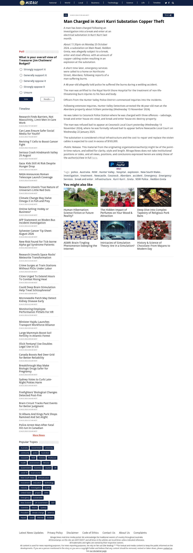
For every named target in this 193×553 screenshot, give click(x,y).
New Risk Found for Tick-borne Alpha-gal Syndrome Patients (37, 243)
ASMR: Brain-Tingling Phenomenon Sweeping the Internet (80, 245)
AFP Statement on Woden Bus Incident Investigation (37, 221)
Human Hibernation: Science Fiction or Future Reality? (79, 213)
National (52, 2)
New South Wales (150, 172)
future (34, 507)
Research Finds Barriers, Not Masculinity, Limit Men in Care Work (37, 120)
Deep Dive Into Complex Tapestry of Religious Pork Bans (153, 213)
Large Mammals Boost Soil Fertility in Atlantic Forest (35, 334)
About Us (124, 532)
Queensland (26, 468)
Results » (47, 99)
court (32, 517)
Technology (113, 2)
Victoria (42, 458)
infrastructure (103, 179)
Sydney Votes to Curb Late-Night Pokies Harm (35, 381)
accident (137, 175)
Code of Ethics (90, 532)
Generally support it (35, 75)
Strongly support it (35, 69)
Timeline (157, 2)
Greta (130, 179)
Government (36, 448)
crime (46, 492)
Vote (26, 99)
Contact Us (109, 532)
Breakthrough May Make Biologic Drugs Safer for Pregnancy (34, 368)
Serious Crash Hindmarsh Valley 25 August (38, 154)
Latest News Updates (31, 532)
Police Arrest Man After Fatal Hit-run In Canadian (36, 426)
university (49, 448)
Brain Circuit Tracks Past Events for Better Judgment (38, 404)
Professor (52, 458)
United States (26, 492)
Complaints (140, 532)
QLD (52, 502)
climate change (38, 512)
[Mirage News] (30, 3)
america (51, 512)
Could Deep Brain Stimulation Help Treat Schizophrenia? (37, 288)
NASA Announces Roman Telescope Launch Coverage (36, 176)
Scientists (24, 507)
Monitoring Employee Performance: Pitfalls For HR (36, 310)
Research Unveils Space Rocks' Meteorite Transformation (37, 256)
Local (80, 2)
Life (143, 2)
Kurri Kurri (119, 179)
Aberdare (125, 175)
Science (129, 2)
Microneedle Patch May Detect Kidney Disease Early (37, 299)
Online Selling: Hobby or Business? (34, 210)
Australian (45, 453)
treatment (86, 175)
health (23, 463)
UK (55, 468)
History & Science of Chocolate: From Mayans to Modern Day (153, 245)
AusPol (47, 487)
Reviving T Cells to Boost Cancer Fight (38, 143)
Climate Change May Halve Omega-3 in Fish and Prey (35, 199)
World (67, 2)
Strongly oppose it (34, 86)
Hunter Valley (106, 172)
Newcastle (100, 175)
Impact (23, 517)
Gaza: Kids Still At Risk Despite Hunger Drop (37, 165)
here (94, 157)
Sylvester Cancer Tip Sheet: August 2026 (35, 232)
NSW (94, 172)
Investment (25, 482)
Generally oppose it (35, 81)
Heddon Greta (158, 179)
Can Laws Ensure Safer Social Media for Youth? (36, 132)
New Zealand (26, 502)
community (25, 453)
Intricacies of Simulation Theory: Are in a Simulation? (117, 244)
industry (24, 487)
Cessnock (113, 175)
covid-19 (24, 473)
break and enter (84, 179)
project (38, 492)
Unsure (28, 92)
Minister (46, 463)
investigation (71, 175)
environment (34, 463)
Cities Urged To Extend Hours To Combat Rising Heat (37, 278)
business (38, 468)
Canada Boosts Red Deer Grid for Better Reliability (36, 356)
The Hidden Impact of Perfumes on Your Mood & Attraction (116, 213)
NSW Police (141, 179)
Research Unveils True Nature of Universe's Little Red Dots (38, 188)
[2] (117, 545)
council (48, 468)
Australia (85, 172)
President (24, 512)
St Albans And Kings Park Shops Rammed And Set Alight (38, 415)
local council (35, 473)
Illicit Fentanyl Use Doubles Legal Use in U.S (35, 345)
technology (49, 482)
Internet (40, 517)
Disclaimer (73, 532)
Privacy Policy (55, 532)
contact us (167, 548)
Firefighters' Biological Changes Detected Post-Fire (38, 394)
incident (50, 517)
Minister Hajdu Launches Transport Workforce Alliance (37, 323)
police (74, 172)
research (24, 458)
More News (39, 435)
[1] (115, 545)
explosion (133, 172)
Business (95, 2)
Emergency (150, 175)
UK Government (41, 502)
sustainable (38, 497)
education (37, 482)
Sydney (43, 507)
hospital (121, 172)
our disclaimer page (98, 551)
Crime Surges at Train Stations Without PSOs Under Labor (37, 267)
